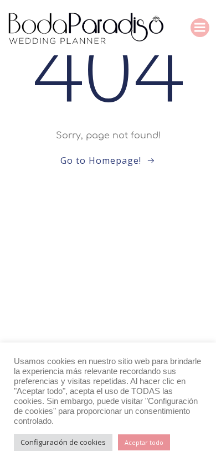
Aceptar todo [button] (144, 442)
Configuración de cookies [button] (63, 442)
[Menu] (200, 27)
